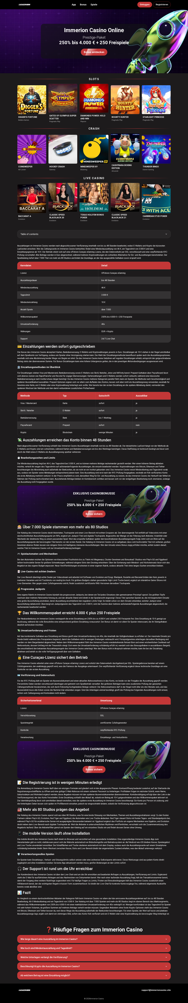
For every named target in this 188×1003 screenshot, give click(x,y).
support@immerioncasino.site (156, 990)
